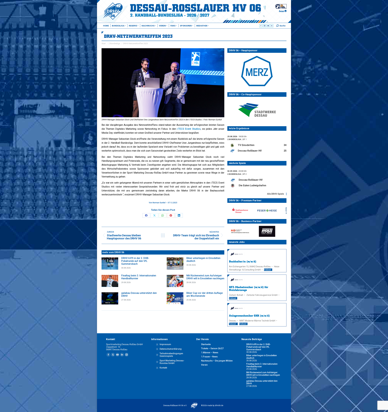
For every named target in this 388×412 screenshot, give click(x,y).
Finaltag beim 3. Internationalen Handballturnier (138, 277)
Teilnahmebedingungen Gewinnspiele (171, 354)
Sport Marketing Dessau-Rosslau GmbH (172, 361)
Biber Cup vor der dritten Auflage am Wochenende (204, 294)
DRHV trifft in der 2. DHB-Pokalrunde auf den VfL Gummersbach (135, 261)
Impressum (165, 344)
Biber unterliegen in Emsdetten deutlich (203, 259)
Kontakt (163, 367)
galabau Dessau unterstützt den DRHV (139, 294)
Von (157, 203)
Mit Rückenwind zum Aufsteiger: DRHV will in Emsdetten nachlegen (205, 277)
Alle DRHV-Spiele (275, 193)
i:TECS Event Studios (189, 128)
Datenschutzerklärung (171, 349)
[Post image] (110, 263)
